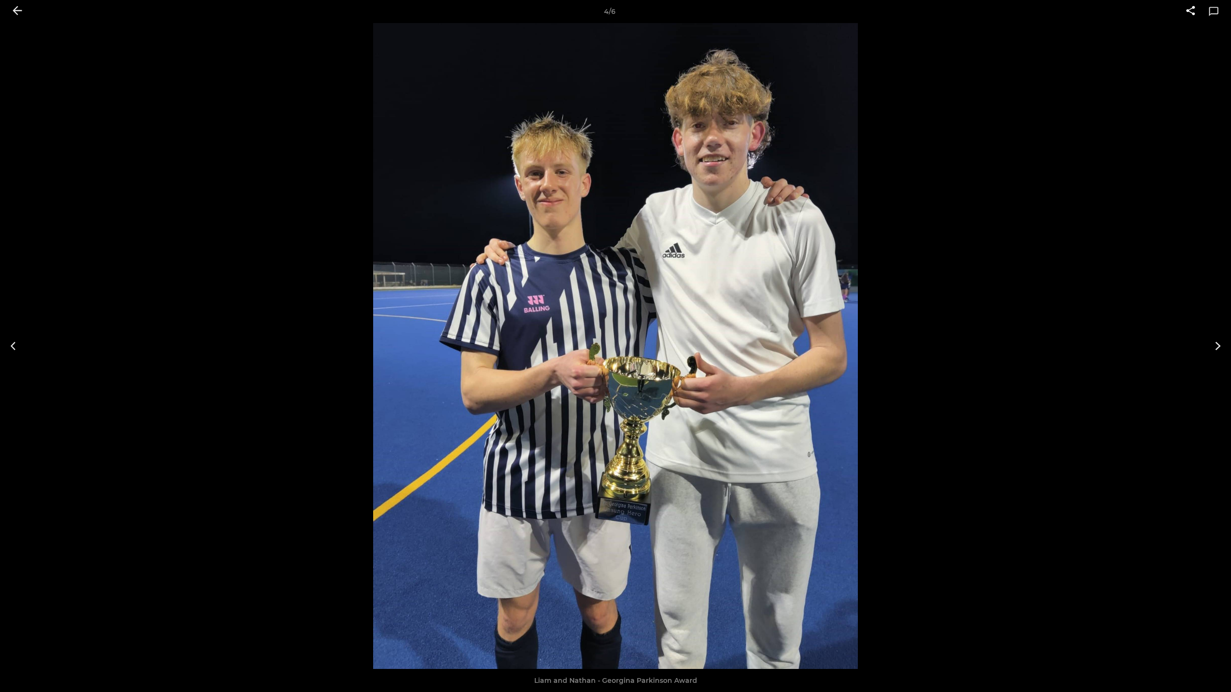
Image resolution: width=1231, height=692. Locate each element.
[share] (1190, 11)
